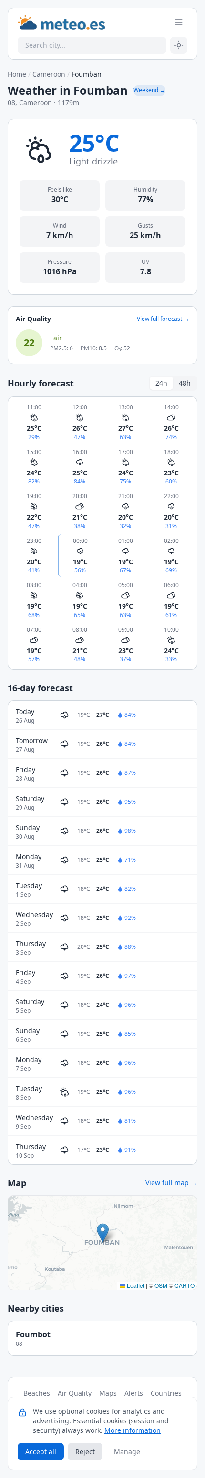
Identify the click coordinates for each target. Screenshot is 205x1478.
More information (132, 1430)
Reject (85, 1451)
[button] (103, 1233)
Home (17, 73)
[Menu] (178, 22)
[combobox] (92, 45)
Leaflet (134, 1285)
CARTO (184, 1285)
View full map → (171, 1182)
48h (185, 382)
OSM (160, 1285)
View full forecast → (163, 319)
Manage (127, 1451)
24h (161, 382)
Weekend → (149, 90)
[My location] (178, 45)
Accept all (40, 1451)
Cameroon (48, 73)
